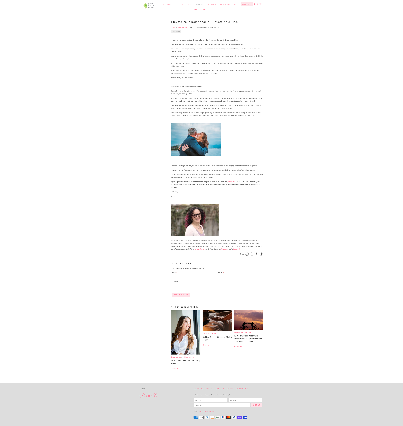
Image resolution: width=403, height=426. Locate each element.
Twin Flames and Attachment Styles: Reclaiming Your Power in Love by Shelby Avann (248, 339)
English (245, 4)
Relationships (176, 31)
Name (174, 273)
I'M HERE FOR (167, 4)
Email (221, 273)
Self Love (206, 333)
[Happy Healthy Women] (149, 6)
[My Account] (254, 4)
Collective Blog (183, 27)
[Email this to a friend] (261, 254)
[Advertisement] (154, 63)
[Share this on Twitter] (247, 254)
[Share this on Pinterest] (256, 254)
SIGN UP (209, 389)
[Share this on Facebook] (251, 254)
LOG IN (230, 389)
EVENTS (187, 4)
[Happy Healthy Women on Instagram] (156, 395)
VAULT (202, 9)
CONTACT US (242, 389)
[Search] (257, 4)
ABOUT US (198, 389)
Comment (176, 281)
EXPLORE (220, 389)
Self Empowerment (189, 357)
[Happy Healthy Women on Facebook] (143, 395)
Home (173, 27)
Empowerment (176, 357)
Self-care (213, 333)
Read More (175, 368)
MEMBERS (212, 4)
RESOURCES (200, 4)
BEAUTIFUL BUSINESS (228, 4)
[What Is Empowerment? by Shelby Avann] (185, 332)
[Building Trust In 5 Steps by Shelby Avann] (217, 320)
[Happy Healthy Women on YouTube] (149, 395)
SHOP (196, 9)
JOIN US (180, 4)
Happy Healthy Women (206, 411)
